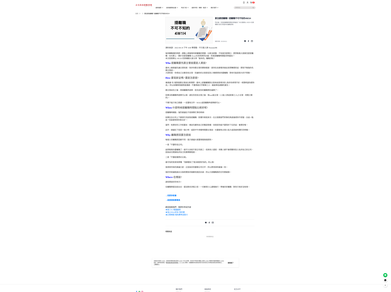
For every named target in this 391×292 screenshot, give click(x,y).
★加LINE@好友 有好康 (175, 212)
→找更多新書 (170, 196)
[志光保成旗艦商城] (143, 5)
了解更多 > (157, 264)
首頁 (136, 13)
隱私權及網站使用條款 (172, 262)
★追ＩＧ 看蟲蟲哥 (173, 210)
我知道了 (230, 263)
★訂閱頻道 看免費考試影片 (176, 215)
